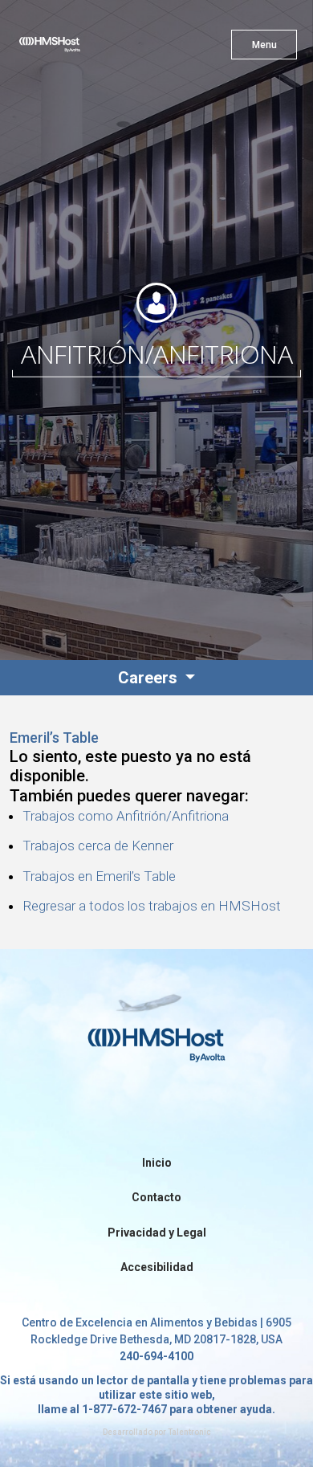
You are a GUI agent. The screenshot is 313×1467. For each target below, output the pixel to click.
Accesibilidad (156, 1267)
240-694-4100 (156, 1356)
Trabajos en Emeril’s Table (99, 876)
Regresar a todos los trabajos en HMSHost (151, 906)
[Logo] (78, 48)
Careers (149, 677)
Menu (264, 45)
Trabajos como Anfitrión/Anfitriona (125, 816)
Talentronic (189, 1432)
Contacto (156, 1197)
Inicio (157, 1162)
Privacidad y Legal (157, 1232)
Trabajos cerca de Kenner (97, 845)
